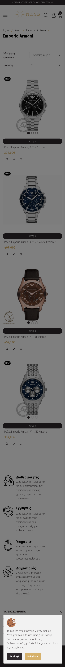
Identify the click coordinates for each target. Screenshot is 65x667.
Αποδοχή (14, 656)
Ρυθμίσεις (32, 656)
